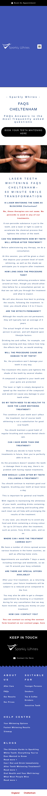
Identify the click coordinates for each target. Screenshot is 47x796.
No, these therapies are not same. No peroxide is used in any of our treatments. (23, 214)
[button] (39, 46)
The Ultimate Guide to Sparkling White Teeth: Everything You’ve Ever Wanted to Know (21, 752)
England (15, 793)
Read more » (10, 760)
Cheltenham (29, 793)
